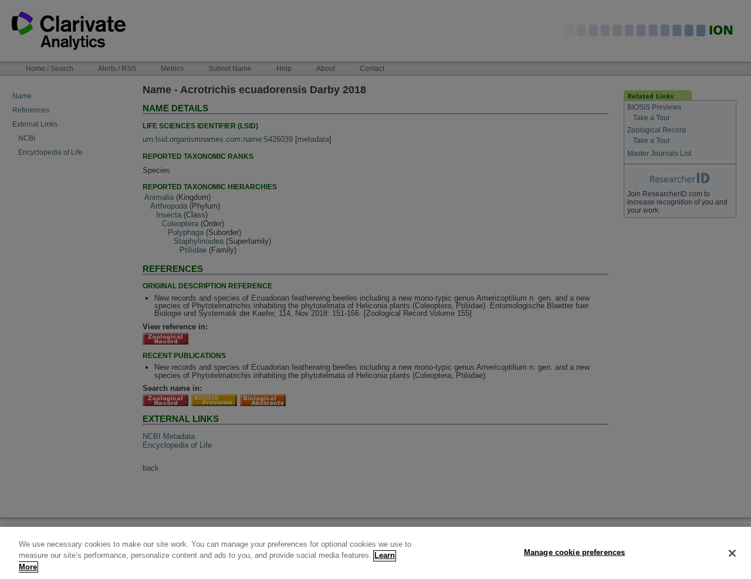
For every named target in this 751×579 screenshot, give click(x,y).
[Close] (732, 553)
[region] (375, 553)
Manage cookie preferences (574, 551)
